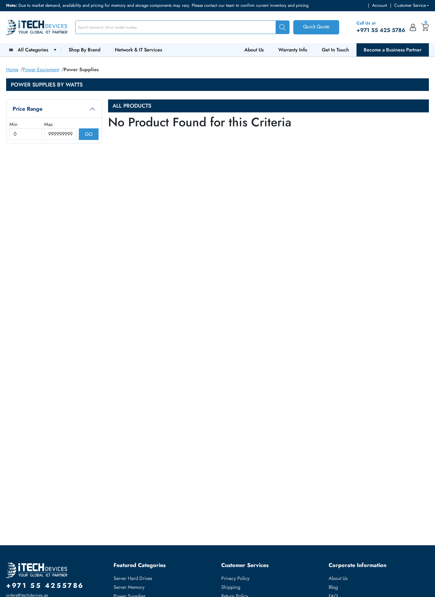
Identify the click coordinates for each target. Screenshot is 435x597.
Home (12, 69)
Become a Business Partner (392, 49)
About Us (254, 49)
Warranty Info (292, 49)
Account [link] (379, 5)
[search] (282, 27)
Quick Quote (316, 26)
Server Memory (129, 587)
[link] (413, 27)
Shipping (230, 587)
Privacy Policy (235, 578)
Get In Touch (335, 49)
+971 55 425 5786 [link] (380, 30)
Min (14, 124)
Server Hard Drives (133, 578)
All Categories (34, 49)
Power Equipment (41, 69)
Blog (333, 587)
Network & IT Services (138, 49)
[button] (411, 5)
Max (48, 124)
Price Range (27, 109)
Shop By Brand (84, 49)
